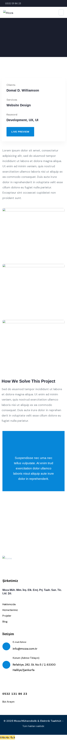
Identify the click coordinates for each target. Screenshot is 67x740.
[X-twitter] (27, 685)
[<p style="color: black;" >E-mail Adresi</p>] (6, 646)
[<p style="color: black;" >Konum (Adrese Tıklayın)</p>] (6, 665)
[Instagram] (6, 685)
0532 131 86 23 (14, 693)
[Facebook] (16, 685)
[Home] (7, 558)
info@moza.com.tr (25, 648)
